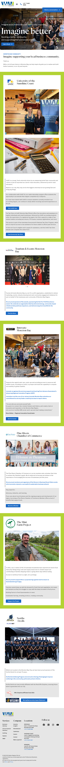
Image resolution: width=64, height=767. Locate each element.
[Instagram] (53, 725)
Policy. (11, 762)
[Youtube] (58, 725)
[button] (16, 4)
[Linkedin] (48, 725)
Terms (6, 762)
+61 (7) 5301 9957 (28, 740)
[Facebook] (44, 725)
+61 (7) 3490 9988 (28, 729)
